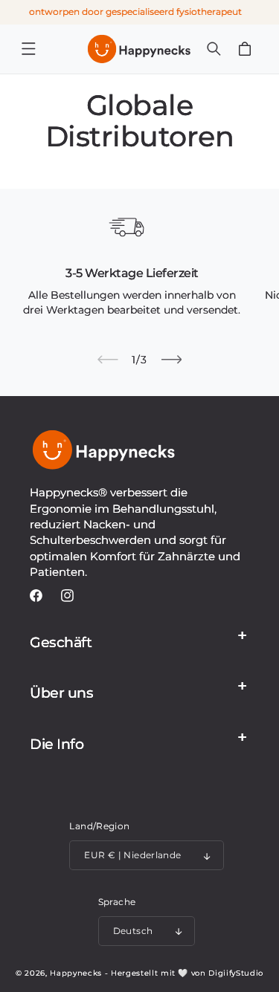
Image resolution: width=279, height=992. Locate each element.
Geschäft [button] (61, 642)
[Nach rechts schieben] (171, 359)
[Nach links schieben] (108, 359)
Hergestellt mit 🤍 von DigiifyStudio (187, 973)
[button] (28, 49)
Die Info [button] (56, 744)
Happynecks (76, 973)
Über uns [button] (61, 692)
